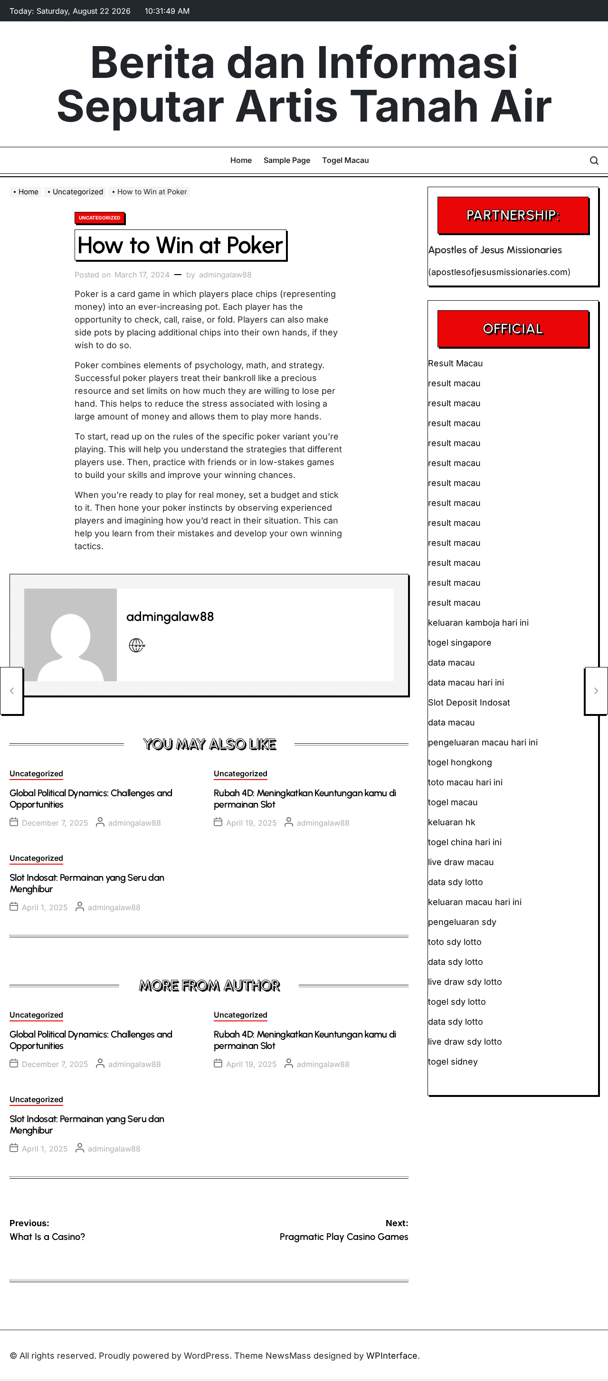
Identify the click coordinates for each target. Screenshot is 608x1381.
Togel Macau (345, 160)
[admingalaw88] (70, 635)
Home (241, 160)
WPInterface (392, 1356)
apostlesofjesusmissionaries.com (499, 272)
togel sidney (453, 1062)
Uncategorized (99, 217)
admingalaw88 (225, 274)
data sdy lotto (455, 1022)
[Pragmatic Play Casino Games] (596, 690)
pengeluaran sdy (462, 922)
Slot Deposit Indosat (469, 702)
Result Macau (455, 363)
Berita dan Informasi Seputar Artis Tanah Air (304, 84)
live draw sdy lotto (465, 1042)
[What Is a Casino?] (11, 690)
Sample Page (287, 160)
